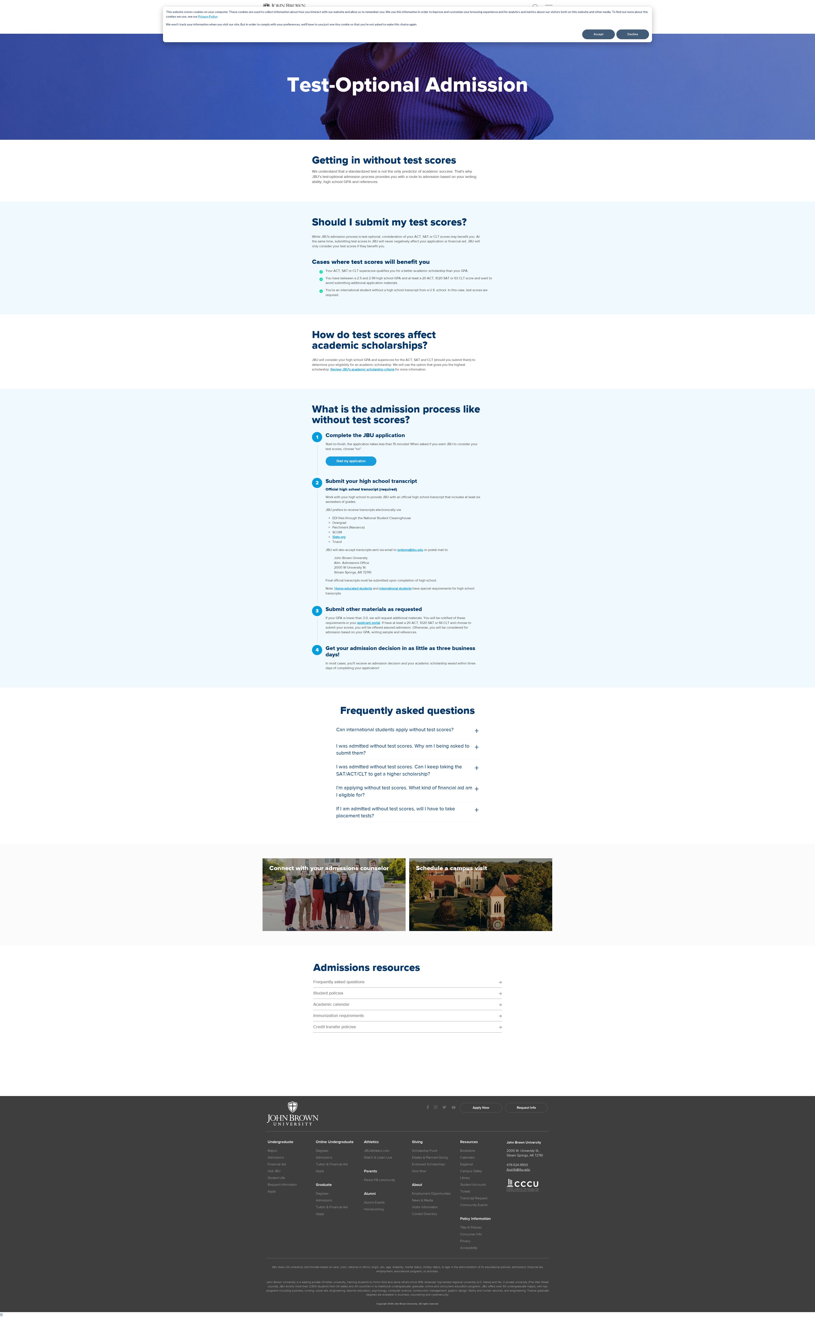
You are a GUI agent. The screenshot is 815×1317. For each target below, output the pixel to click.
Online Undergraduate (335, 1142)
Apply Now (481, 1108)
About (417, 1185)
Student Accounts (473, 1184)
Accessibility (469, 1248)
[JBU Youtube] (453, 1108)
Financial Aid (277, 1164)
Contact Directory (424, 1214)
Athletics (371, 1142)
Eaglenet (466, 1164)
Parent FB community (379, 1180)
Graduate (324, 1185)
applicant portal (368, 623)
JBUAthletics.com (376, 1150)
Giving (417, 1142)
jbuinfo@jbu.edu (518, 1169)
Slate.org (339, 537)
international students (395, 588)
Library (465, 1178)
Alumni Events (374, 1202)
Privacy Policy (208, 16)
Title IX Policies (471, 1227)
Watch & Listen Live (378, 1157)
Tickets (465, 1191)
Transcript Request (473, 1198)
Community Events (474, 1205)
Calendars (467, 1157)
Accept (599, 34)
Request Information (282, 1184)
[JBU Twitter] (444, 1108)
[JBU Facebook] (427, 1108)
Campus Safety (471, 1171)
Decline (632, 34)
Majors (272, 1150)
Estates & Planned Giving (430, 1157)
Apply (272, 1191)
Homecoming (374, 1209)
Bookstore (467, 1150)
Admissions (276, 1157)
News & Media (422, 1200)
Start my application (351, 461)
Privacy (465, 1241)
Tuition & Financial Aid (332, 1164)
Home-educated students (353, 588)
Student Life (276, 1178)
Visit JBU (274, 1171)
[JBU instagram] (435, 1107)
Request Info (526, 1108)
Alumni (370, 1194)
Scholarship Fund (424, 1150)
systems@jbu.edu (410, 550)
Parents (370, 1171)
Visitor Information (425, 1207)
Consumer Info (471, 1234)
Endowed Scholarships (428, 1164)
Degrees (322, 1150)
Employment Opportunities (431, 1193)
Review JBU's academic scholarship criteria (362, 369)
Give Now (419, 1171)
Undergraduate (280, 1142)
